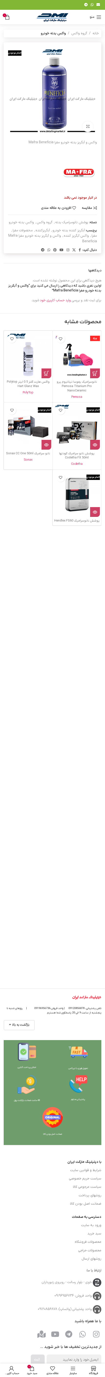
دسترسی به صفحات (86, 1217)
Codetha (77, 464)
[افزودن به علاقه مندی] (60, 338)
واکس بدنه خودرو (53, 33)
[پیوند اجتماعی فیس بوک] (79, 250)
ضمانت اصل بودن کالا (85, 1203)
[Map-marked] (41, 1334)
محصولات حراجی (89, 1250)
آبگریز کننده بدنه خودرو (68, 230)
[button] (95, 373)
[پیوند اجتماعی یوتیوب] (61, 250)
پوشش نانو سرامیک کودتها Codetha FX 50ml (76, 456)
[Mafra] (78, 171)
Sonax (28, 459)
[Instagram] (96, 1334)
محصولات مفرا (23, 230)
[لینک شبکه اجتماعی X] (74, 250)
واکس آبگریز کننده (76, 235)
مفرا (94, 235)
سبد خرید (94, 1233)
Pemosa (76, 397)
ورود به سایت (91, 1225)
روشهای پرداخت (90, 1195)
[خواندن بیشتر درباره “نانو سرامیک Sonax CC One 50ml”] (46, 445)
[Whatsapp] (82, 1334)
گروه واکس (79, 33)
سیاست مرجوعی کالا (87, 1187)
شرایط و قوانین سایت (85, 1170)
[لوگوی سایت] (52, 17)
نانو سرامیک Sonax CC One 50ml (28, 453)
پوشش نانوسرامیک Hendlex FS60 (77, 521)
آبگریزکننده (42, 230)
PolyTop (28, 392)
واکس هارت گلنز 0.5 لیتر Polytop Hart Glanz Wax (28, 384)
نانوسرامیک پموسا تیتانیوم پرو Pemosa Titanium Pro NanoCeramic (77, 386)
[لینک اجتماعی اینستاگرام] (68, 250)
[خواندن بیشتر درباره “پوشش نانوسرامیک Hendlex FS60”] (95, 512)
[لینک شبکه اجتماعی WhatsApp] (92, 5)
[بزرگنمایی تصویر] (87, 126)
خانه (96, 33)
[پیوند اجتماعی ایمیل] (98, 5)
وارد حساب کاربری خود (55, 300)
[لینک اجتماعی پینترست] (55, 250)
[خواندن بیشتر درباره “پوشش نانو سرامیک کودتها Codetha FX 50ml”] (95, 445)
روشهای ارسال (91, 1258)
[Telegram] (69, 1334)
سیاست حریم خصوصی (85, 1178)
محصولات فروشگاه (88, 1242)
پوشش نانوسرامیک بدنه (71, 222)
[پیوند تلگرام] (86, 5)
